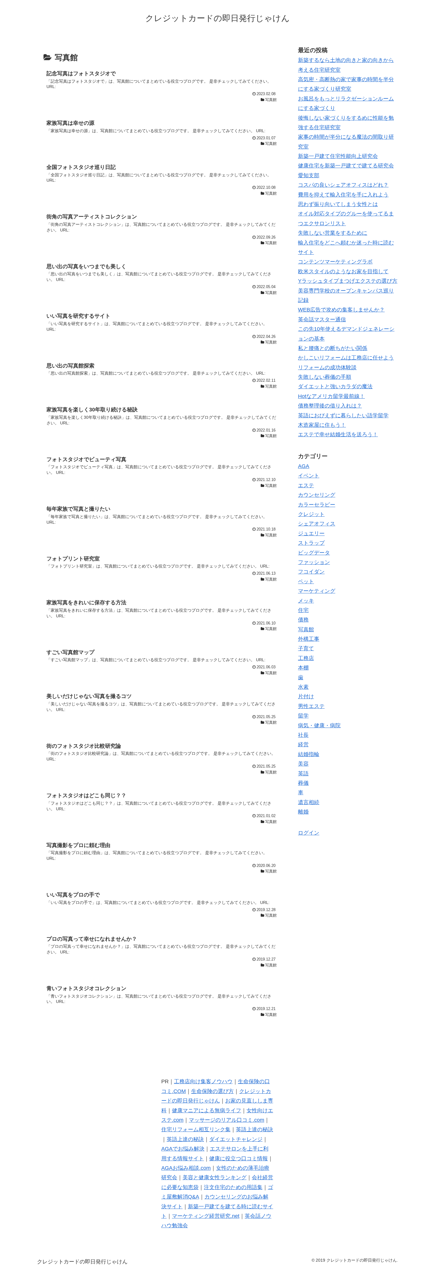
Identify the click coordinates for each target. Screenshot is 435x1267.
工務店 (306, 658)
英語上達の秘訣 (254, 1129)
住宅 (303, 610)
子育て (306, 648)
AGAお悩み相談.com (186, 1168)
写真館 (306, 629)
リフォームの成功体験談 (327, 367)
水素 (303, 687)
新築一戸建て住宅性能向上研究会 (338, 156)
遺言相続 (308, 802)
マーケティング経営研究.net (205, 1216)
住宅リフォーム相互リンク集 (196, 1129)
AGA (303, 466)
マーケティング (316, 591)
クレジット (311, 514)
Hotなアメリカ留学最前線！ (331, 396)
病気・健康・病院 (319, 725)
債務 (303, 620)
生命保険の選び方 (212, 1091)
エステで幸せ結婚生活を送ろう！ (338, 434)
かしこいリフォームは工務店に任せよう (346, 358)
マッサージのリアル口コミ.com (226, 1120)
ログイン (308, 832)
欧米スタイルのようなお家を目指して (343, 271)
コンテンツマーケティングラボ (335, 262)
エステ (306, 485)
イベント (308, 476)
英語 (303, 773)
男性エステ (311, 706)
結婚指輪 (308, 754)
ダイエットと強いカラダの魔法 (335, 386)
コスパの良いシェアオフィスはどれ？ (343, 185)
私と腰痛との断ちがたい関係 (332, 348)
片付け (306, 696)
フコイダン (311, 572)
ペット (306, 581)
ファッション (314, 562)
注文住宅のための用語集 (233, 1187)
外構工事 (308, 639)
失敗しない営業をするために (332, 233)
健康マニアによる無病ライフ (206, 1110)
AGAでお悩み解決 (182, 1149)
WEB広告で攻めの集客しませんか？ (341, 310)
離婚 (303, 812)
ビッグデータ (314, 552)
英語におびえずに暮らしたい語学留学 (343, 415)
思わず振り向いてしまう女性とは (338, 204)
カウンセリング (316, 495)
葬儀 (303, 783)
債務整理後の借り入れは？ (330, 406)
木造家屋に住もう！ (322, 425)
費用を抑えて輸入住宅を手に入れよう (343, 195)
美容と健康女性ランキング (214, 1177)
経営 (303, 744)
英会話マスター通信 (322, 319)
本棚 (303, 668)
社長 (303, 735)
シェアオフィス (316, 524)
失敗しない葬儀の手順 (324, 377)
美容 (303, 764)
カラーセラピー (316, 504)
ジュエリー (311, 533)
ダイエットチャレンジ (235, 1139)
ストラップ (311, 543)
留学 (303, 716)
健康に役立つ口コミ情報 (238, 1158)
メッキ (306, 600)
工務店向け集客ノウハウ (203, 1081)
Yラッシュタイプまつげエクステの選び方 (347, 281)
